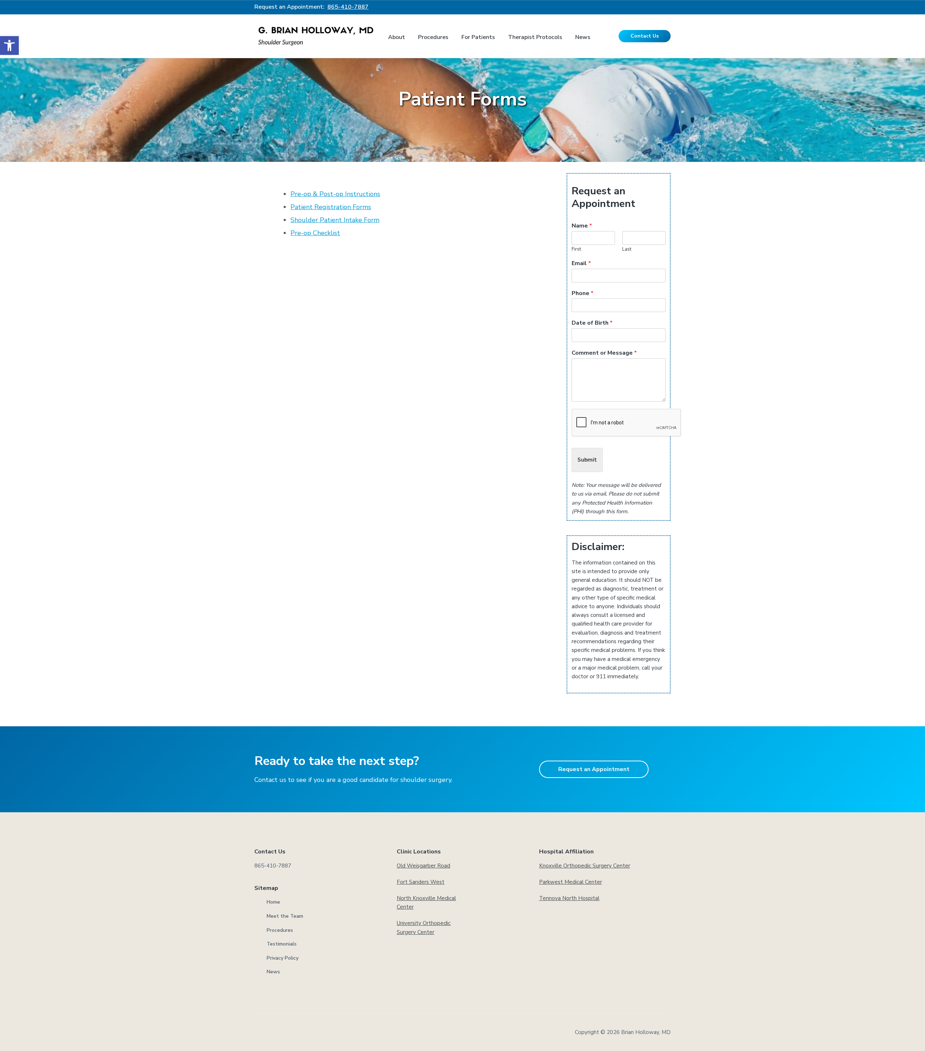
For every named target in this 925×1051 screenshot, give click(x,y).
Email (581, 263)
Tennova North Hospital (569, 898)
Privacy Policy (282, 958)
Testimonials (282, 943)
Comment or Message (604, 353)
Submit (587, 459)
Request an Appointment (593, 769)
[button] (9, 45)
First (576, 249)
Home (273, 902)
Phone (582, 293)
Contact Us (645, 36)
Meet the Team (285, 916)
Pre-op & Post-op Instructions (335, 194)
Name (582, 226)
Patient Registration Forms (331, 207)
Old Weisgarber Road (423, 865)
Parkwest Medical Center (570, 882)
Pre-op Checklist (315, 233)
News (273, 971)
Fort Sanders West (420, 882)
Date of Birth (592, 323)
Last (626, 249)
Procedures (280, 930)
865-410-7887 (348, 7)
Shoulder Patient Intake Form (335, 220)
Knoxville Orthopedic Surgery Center (584, 865)
